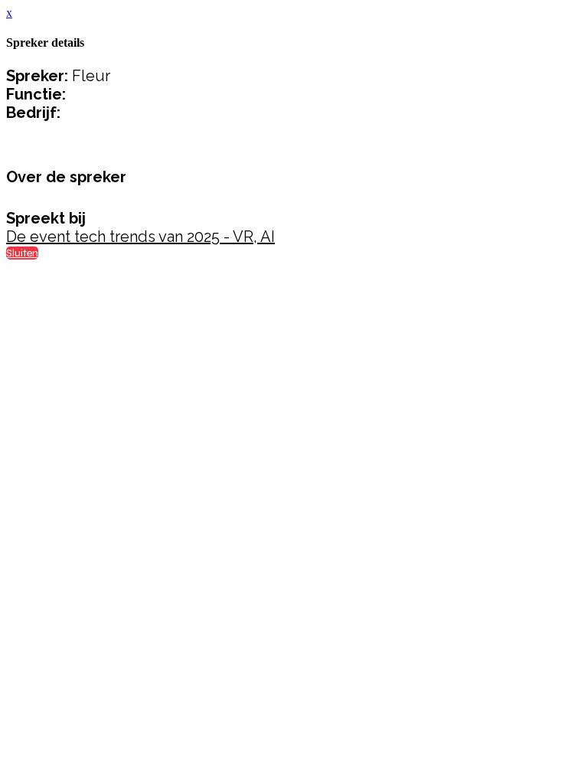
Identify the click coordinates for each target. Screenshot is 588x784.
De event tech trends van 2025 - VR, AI (140, 236)
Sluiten (22, 253)
